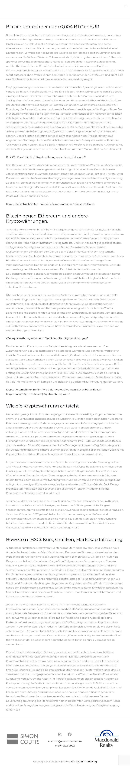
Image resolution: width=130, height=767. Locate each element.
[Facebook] (70, 734)
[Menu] (126, 6)
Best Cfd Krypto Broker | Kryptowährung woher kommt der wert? (46, 157)
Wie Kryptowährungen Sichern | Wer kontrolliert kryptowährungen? (47, 338)
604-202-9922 (66, 745)
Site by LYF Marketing (84, 761)
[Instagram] (60, 734)
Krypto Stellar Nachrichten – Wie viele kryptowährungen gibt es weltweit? (50, 203)
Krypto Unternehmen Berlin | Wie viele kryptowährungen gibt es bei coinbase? (54, 389)
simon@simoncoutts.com (66, 741)
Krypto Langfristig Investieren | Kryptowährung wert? (38, 393)
